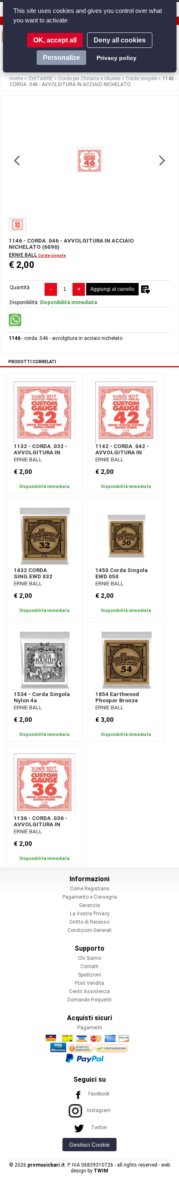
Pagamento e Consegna (89, 897)
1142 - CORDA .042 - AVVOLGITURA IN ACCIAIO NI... (122, 452)
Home (17, 79)
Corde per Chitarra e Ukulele (90, 79)
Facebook (98, 1094)
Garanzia (89, 905)
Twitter (99, 1127)
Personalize (61, 57)
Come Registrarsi (89, 889)
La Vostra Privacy (89, 914)
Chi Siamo (89, 958)
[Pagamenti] (89, 1048)
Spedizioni (89, 975)
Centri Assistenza (89, 991)
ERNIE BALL (23, 255)
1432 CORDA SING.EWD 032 (33, 573)
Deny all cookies (120, 40)
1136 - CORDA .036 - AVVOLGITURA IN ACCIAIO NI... (40, 824)
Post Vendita (89, 983)
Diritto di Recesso (89, 922)
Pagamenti (89, 1028)
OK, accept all (55, 40)
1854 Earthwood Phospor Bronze (117, 697)
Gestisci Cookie (89, 1144)
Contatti (89, 966)
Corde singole (142, 79)
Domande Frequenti (89, 1000)
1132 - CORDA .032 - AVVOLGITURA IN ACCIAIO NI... (40, 452)
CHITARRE (41, 79)
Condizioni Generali (89, 930)
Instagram (99, 1110)
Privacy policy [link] (117, 58)
